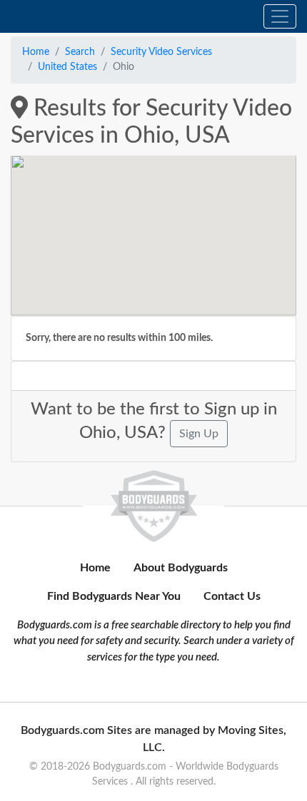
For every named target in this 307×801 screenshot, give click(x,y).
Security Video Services (161, 52)
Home (35, 52)
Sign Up (198, 433)
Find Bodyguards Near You (114, 596)
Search (80, 52)
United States (67, 67)
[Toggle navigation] (279, 16)
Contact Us (232, 596)
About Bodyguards (181, 567)
